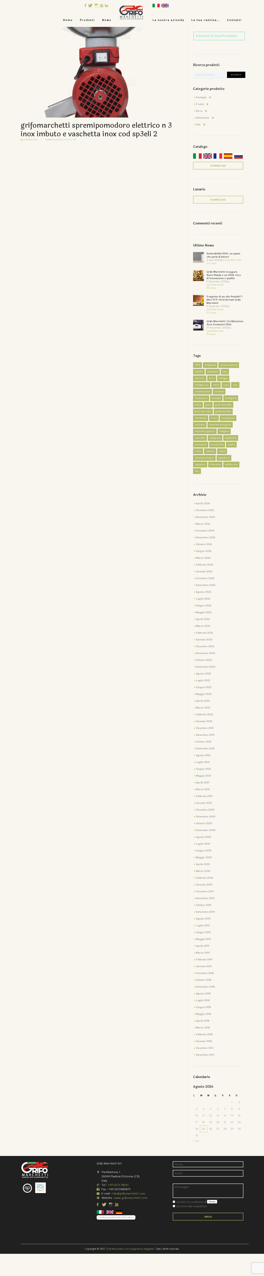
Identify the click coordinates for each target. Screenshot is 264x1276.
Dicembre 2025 (205, 510)
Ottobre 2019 (203, 905)
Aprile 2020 (203, 864)
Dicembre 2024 (205, 531)
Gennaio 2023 (204, 639)
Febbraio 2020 (204, 878)
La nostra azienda (168, 20)
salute (222, 451)
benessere (212, 372)
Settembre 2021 (205, 748)
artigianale (210, 365)
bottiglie (223, 378)
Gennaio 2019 (204, 966)
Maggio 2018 (203, 1014)
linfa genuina (228, 418)
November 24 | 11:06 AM (64, 139)
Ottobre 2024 (204, 544)
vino (197, 471)
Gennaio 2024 (204, 571)
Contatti (234, 20)
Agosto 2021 (203, 755)
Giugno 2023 (203, 605)
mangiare (224, 431)
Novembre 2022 (205, 653)
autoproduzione (228, 365)
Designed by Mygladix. (143, 1249)
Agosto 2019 (203, 919)
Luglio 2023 (203, 599)
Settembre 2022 (205, 667)
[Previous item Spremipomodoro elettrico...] (61, 72)
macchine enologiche (220, 425)
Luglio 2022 (203, 680)
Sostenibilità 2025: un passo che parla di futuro (223, 255)
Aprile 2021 (202, 782)
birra (211, 378)
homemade (200, 418)
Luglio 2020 (203, 844)
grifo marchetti (203, 411)
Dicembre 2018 (205, 973)
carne (216, 385)
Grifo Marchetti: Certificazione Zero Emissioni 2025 (225, 322)
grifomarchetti (223, 411)
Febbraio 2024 (204, 565)
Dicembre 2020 (205, 810)
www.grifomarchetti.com (131, 1198)
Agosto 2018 (203, 993)
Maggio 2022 (204, 694)
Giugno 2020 (204, 851)
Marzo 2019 (203, 953)
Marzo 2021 (203, 789)
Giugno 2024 (203, 551)
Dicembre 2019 (205, 891)
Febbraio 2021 (204, 796)
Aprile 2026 (203, 503)
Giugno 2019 (203, 932)
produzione (217, 444)
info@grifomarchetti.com (128, 1193)
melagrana (215, 438)
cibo (235, 385)
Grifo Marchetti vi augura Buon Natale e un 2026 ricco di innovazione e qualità (224, 275)
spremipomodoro (204, 458)
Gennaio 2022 (204, 721)
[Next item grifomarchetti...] (141, 72)
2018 (197, 365)
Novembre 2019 (205, 898)
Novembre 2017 (205, 1055)
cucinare (219, 391)
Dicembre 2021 (205, 728)
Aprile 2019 (202, 946)
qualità (231, 444)
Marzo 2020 (203, 871)
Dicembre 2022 (205, 646)
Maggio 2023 (204, 612)
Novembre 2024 (205, 537)
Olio (198, 124)
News (106, 20)
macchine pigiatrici (205, 431)
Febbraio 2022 (204, 714)
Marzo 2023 (203, 626)
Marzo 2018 (203, 1028)
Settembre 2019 (205, 912)
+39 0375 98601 (118, 1185)
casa (225, 385)
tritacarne (215, 464)
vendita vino (231, 464)
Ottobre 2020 (204, 823)
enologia (216, 398)
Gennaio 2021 (204, 803)
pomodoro (201, 444)
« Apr (196, 1141)
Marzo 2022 (203, 708)
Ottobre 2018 (203, 980)
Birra (199, 111)
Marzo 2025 (203, 524)
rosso (198, 451)
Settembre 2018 (205, 987)
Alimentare (202, 118)
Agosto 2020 (203, 837)
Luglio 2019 (203, 925)
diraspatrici (201, 398)
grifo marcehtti (223, 405)
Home (68, 20)
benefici (199, 372)
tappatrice (224, 458)
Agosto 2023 (203, 592)
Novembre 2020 (205, 816)
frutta (198, 405)
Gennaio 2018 (204, 1041)
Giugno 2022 (203, 687)
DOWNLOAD (218, 166)
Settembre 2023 (205, 585)
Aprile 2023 (203, 619)
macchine (200, 425)
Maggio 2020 (204, 857)
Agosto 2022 (203, 674)
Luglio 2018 (203, 1000)
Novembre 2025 (205, 517)
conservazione (202, 391)
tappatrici (200, 464)
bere (225, 372)
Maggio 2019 (203, 939)
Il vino (214, 418)
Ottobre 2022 (204, 660)
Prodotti (87, 20)
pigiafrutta (230, 438)
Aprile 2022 (203, 701)
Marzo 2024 (203, 558)
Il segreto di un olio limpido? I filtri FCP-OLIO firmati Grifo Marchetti (225, 300)
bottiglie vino (202, 385)
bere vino (200, 378)
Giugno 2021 (203, 769)
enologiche (230, 398)
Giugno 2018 (203, 1007)
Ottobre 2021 (203, 742)
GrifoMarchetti (30, 139)
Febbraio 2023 (204, 633)
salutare (210, 451)
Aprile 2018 (202, 1021)
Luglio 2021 (203, 762)
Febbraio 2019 (204, 959)
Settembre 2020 (206, 830)
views (212, 263)
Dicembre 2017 (205, 1048)
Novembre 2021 (205, 735)
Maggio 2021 (203, 776)
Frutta (200, 104)
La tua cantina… (205, 20)
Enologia (201, 97)
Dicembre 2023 (205, 578)
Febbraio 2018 (204, 1034)
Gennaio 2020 (204, 885)
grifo (208, 405)
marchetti (200, 438)
